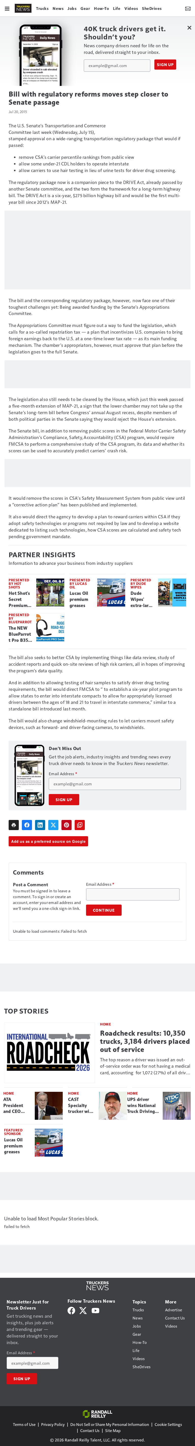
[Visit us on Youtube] (95, 1310)
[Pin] (66, 825)
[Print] (14, 825)
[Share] (27, 825)
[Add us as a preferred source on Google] (80, 825)
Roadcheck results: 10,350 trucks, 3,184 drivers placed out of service (145, 1041)
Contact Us (90, 1430)
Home (105, 1024)
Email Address (63, 774)
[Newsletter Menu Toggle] (188, 8)
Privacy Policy (53, 1424)
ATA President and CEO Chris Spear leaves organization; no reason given (17, 1106)
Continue (104, 910)
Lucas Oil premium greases (79, 599)
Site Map (113, 1430)
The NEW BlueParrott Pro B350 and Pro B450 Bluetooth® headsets (20, 634)
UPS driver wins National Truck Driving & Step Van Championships (143, 1106)
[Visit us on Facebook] (71, 1310)
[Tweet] (53, 825)
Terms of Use (24, 1424)
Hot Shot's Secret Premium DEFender (19, 599)
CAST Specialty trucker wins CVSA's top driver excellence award (81, 1106)
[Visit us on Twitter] (83, 1310)
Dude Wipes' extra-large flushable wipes (142, 599)
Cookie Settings (168, 1424)
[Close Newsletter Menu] (189, 27)
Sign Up (165, 64)
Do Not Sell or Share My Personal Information (109, 1424)
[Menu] (7, 8)
